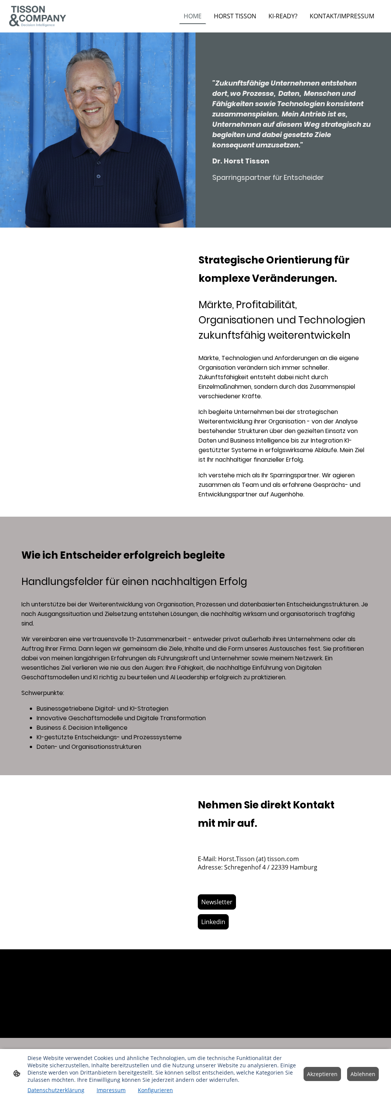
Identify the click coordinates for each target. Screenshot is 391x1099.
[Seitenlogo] (37, 16)
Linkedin (213, 922)
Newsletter (217, 902)
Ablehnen (363, 1074)
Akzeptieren (322, 1074)
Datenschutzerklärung (55, 1090)
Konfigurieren (155, 1090)
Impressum (111, 1090)
